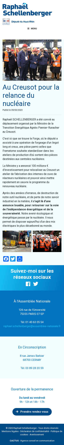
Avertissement (37, 434)
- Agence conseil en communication (32, 440)
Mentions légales (10, 431)
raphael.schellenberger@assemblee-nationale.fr (32, 326)
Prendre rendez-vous (34, 411)
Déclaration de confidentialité (34, 431)
